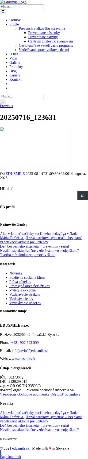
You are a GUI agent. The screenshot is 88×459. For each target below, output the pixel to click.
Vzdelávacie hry (21, 299)
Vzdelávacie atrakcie (24, 294)
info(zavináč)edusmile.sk (30, 351)
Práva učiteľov (20, 282)
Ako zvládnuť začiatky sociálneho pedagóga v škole (38, 234)
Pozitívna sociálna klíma (27, 277)
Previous (6, 106)
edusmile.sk (21, 448)
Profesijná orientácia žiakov (29, 286)
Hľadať (6, 189)
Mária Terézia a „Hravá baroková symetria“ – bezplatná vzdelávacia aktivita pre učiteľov (41, 240)
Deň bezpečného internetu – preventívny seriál (34, 246)
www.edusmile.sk (22, 359)
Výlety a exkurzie (22, 290)
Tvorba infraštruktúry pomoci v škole (27, 255)
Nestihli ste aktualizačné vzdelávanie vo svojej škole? (39, 250)
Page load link (10, 457)
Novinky (16, 273)
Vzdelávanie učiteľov (25, 303)
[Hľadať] (82, 195)
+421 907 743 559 (25, 343)
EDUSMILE (15, 174)
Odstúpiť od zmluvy (65, 394)
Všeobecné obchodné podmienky (25, 394)
